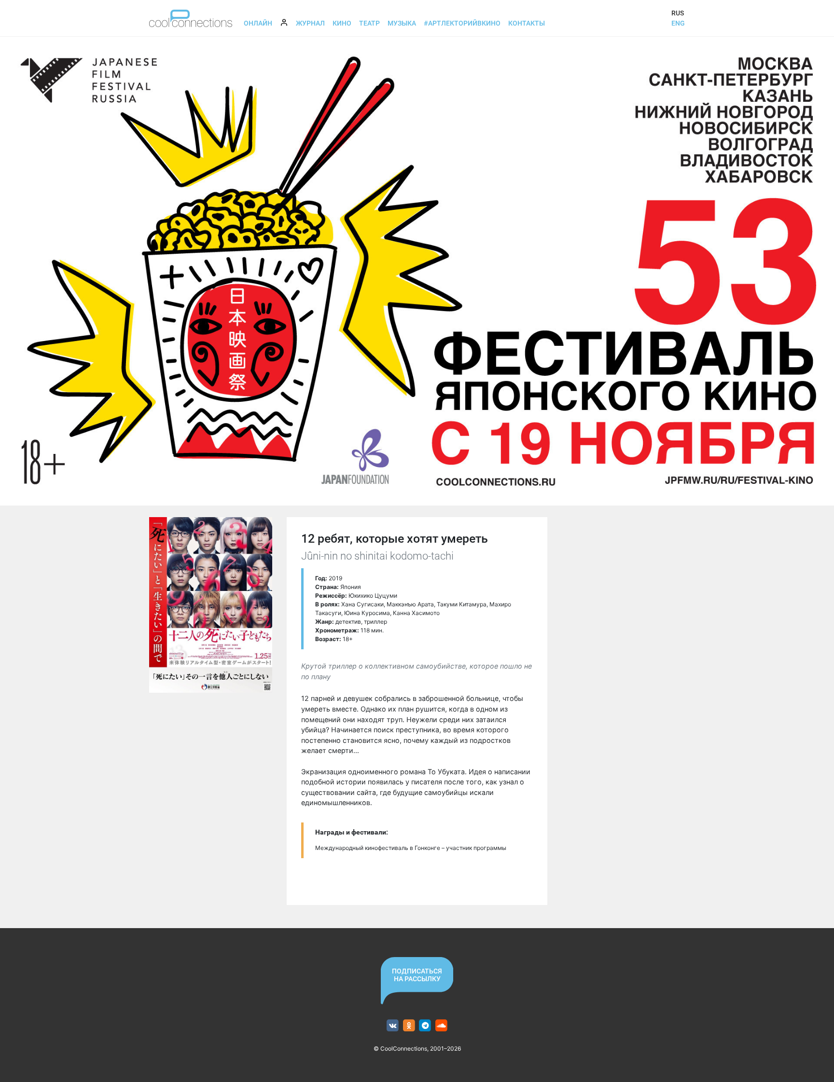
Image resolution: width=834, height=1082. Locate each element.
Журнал (310, 23)
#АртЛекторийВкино (462, 23)
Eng (678, 23)
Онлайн (258, 23)
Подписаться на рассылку (417, 975)
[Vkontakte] (393, 1026)
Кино (342, 23)
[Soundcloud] (441, 1026)
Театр (369, 23)
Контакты (526, 23)
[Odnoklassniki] (409, 1026)
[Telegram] (425, 1026)
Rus (677, 13)
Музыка (402, 23)
